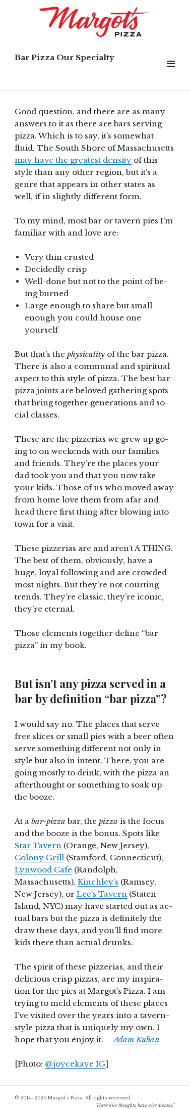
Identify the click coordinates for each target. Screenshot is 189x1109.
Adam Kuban (136, 1039)
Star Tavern (38, 845)
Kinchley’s (98, 882)
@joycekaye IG (75, 1064)
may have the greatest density (73, 160)
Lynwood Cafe (43, 869)
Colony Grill (39, 857)
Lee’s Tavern (102, 894)
